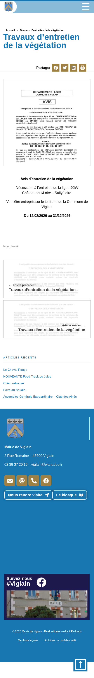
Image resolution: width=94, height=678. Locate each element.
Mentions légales (28, 640)
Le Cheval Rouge (15, 369)
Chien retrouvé (13, 383)
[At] (21, 480)
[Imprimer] (82, 68)
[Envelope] (9, 480)
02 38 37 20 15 (16, 464)
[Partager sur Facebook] (55, 68)
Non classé (11, 246)
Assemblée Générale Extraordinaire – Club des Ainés (40, 396)
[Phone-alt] (33, 480)
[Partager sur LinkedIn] (73, 68)
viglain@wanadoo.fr (46, 464)
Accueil (10, 30)
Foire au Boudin (14, 390)
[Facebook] (45, 480)
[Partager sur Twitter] (64, 68)
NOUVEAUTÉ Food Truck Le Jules (27, 376)
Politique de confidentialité (60, 640)
